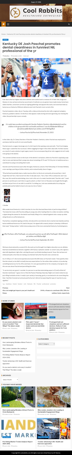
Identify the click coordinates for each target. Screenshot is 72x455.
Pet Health (6, 437)
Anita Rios (7, 56)
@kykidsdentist (55, 124)
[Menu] (8, 24)
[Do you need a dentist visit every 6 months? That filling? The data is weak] (12, 311)
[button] (8, 24)
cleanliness (9, 284)
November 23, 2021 (47, 132)
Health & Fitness (43, 437)
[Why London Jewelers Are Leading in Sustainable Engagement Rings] (54, 396)
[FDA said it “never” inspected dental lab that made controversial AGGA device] (36, 311)
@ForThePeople (52, 234)
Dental (5, 39)
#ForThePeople (20, 234)
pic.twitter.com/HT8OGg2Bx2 (44, 129)
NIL (35, 284)
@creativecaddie (22, 129)
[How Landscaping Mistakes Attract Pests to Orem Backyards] (18, 396)
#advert (31, 129)
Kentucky (29, 284)
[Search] (69, 24)
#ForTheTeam (9, 234)
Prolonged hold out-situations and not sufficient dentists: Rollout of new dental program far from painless (59, 326)
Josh (25, 284)
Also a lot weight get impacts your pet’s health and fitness (18, 290)
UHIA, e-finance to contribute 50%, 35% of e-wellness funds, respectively (54, 290)
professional (45, 284)
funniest (20, 284)
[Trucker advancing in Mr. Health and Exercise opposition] (54, 428)
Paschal (39, 284)
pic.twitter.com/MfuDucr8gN (36, 236)
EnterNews (47, 453)
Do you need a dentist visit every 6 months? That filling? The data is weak (12, 324)
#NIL (60, 234)
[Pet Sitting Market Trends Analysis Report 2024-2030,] (18, 428)
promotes (53, 284)
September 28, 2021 (47, 240)
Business (5, 405)
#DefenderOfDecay (56, 126)
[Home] (4, 24)
